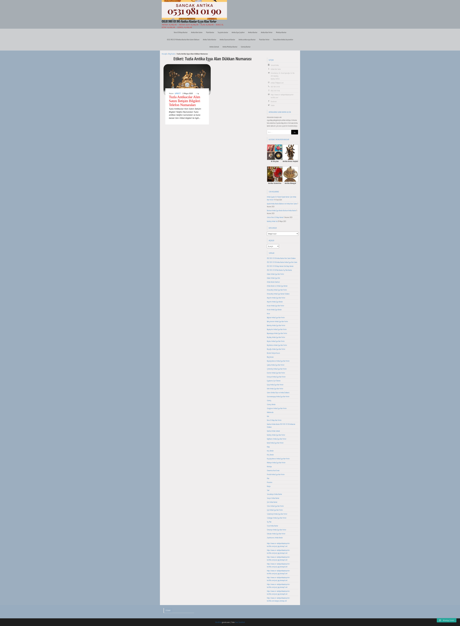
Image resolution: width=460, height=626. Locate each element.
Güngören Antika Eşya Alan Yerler (277, 408)
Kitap (268, 447)
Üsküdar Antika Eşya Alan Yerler (276, 533)
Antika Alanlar (252, 32)
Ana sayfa (164, 54)
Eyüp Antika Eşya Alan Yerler (275, 384)
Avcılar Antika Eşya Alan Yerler (275, 305)
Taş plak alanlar (223, 32)
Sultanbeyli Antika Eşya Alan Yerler (277, 514)
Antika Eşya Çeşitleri (238, 32)
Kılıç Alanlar (270, 454)
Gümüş (269, 400)
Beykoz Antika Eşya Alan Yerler (276, 341)
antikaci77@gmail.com (277, 83)
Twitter (273, 105)
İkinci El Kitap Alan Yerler (274, 420)
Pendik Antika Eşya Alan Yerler (276, 474)
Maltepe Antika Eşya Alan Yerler (276, 462)
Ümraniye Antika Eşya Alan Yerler (276, 529)
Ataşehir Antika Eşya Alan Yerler (276, 297)
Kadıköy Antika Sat (272, 221)
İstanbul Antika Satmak (273, 431)
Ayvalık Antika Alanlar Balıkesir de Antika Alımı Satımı (282, 203)
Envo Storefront (240, 622)
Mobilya (269, 466)
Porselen (269, 482)
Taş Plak (269, 522)
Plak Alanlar (210, 32)
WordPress (218, 622)
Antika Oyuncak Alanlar (227, 40)
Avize (268, 313)
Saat (268, 490)
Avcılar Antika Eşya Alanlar (274, 309)
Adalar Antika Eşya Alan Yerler (275, 274)
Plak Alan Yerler (264, 40)
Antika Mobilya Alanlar (230, 47)
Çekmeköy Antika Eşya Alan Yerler (277, 369)
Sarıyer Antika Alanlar (273, 498)
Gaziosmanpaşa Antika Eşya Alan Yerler (278, 396)
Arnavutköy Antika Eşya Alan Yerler (277, 290)
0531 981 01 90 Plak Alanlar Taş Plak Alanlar (279, 270)
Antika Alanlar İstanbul (273, 282)
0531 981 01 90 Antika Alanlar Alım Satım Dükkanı (183, 40)
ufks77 (178, 94)
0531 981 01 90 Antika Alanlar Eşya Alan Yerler (189, 22)
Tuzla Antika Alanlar (272, 525)
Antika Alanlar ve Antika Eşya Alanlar (277, 286)
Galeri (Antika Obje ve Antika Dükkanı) (278, 392)
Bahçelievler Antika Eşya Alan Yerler (277, 321)
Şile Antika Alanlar (272, 502)
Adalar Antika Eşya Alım (273, 278)
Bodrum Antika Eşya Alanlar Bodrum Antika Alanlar (281, 210)
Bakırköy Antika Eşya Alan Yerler (276, 325)
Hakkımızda (270, 412)
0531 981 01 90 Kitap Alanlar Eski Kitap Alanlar (280, 266)
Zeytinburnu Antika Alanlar (275, 537)
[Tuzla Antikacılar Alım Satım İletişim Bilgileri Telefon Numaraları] (187, 79)
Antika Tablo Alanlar (209, 40)
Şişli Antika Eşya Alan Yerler (275, 510)
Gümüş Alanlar (245, 47)
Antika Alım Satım (196, 32)
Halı (268, 416)
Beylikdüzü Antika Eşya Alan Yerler (277, 345)
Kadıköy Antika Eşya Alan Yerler (276, 435)
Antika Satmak (214, 47)
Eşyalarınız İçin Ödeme (274, 380)
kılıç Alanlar (270, 450)
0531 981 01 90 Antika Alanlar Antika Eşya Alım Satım (282, 262)
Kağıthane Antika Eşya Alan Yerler (276, 439)
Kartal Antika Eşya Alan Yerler (275, 443)
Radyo (269, 486)
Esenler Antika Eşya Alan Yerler (276, 373)
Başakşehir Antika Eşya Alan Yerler (277, 329)
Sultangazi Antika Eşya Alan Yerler (276, 518)
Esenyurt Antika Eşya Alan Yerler (276, 376)
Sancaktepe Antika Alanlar (274, 494)
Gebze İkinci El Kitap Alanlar (275, 217)
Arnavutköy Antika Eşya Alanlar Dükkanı (278, 294)
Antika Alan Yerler (266, 32)
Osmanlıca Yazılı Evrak (273, 470)
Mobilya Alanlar (281, 32)
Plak (268, 478)
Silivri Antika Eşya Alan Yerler (275, 506)
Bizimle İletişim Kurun (273, 353)
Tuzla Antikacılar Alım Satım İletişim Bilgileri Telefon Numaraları (184, 101)
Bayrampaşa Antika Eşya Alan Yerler (277, 333)
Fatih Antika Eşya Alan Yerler (275, 388)
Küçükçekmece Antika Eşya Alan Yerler (278, 458)
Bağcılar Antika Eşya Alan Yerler (276, 317)
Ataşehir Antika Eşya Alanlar (275, 301)
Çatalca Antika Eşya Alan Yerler (275, 365)
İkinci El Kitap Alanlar (180, 32)
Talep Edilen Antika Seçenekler (283, 40)
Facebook (273, 101)
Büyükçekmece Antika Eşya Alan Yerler (278, 361)
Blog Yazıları (171, 54)
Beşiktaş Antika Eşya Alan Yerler (276, 337)
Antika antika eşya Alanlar (247, 40)
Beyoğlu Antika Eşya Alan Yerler (276, 349)
